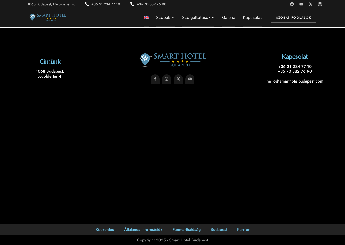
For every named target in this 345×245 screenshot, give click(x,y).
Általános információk (143, 229)
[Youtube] (301, 4)
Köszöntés (105, 229)
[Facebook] (292, 4)
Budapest (219, 229)
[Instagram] (320, 4)
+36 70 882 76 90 (295, 71)
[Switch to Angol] (146, 17)
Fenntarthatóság (187, 229)
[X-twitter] (311, 4)
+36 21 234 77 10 (295, 66)
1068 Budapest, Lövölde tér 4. (50, 73)
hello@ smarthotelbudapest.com (295, 81)
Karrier (243, 229)
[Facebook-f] (155, 79)
